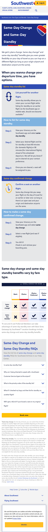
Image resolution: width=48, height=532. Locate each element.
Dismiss (24, 525)
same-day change (26, 353)
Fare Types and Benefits (19, 18)
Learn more (10, 482)
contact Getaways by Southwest (27, 478)
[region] (24, 518)
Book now (24, 415)
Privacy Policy (16, 518)
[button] (24, 3)
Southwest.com (6, 18)
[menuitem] (19, 8)
